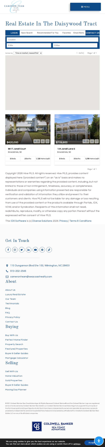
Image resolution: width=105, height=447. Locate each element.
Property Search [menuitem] (14, 344)
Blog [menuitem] (7, 308)
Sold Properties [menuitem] (13, 380)
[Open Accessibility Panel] (99, 441)
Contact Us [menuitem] (11, 322)
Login (14, 33)
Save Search (27, 33)
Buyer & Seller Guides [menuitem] (16, 353)
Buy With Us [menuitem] (11, 335)
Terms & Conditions (80, 221)
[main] (52, 111)
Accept (91, 442)
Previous (85, 53)
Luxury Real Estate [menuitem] (15, 294)
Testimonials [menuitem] (12, 303)
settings (76, 444)
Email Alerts (78, 33)
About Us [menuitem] (10, 290)
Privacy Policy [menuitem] (12, 317)
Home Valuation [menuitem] (13, 376)
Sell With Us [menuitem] (11, 371)
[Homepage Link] (14, 6)
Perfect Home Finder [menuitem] (16, 340)
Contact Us (93, 33)
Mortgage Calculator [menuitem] (16, 358)
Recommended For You (47, 33)
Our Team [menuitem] (10, 299)
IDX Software (18, 221)
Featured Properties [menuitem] (16, 349)
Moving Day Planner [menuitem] (16, 390)
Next (98, 53)
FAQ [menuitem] (7, 313)
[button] (31, 68)
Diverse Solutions (42, 221)
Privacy (63, 221)
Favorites (66, 33)
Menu (86, 7)
